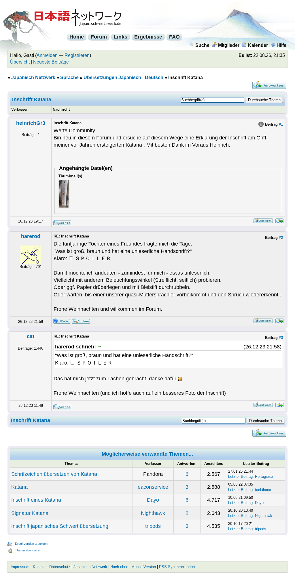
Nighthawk (153, 513)
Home (76, 37)
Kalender (258, 45)
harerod (30, 236)
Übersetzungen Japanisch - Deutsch (123, 77)
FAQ (174, 37)
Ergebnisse (148, 37)
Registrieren (77, 55)
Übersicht (20, 62)
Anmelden (47, 55)
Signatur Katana (29, 513)
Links (120, 37)
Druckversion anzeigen (31, 543)
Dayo (153, 500)
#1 (281, 124)
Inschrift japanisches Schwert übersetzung (59, 526)
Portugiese (264, 476)
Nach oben (119, 567)
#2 (281, 237)
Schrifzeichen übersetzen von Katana (54, 474)
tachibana (263, 490)
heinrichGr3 (30, 123)
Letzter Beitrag (240, 476)
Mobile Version (143, 567)
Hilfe (281, 45)
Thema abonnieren (28, 550)
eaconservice (153, 487)
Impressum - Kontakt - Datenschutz (40, 567)
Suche (202, 45)
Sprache (69, 77)
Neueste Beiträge (51, 62)
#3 (281, 337)
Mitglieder (228, 45)
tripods (153, 526)
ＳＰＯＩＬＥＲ (92, 258)
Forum (99, 37)
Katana (19, 487)
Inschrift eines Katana (36, 500)
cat (30, 336)
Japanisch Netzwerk (33, 77)
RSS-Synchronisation (177, 567)
